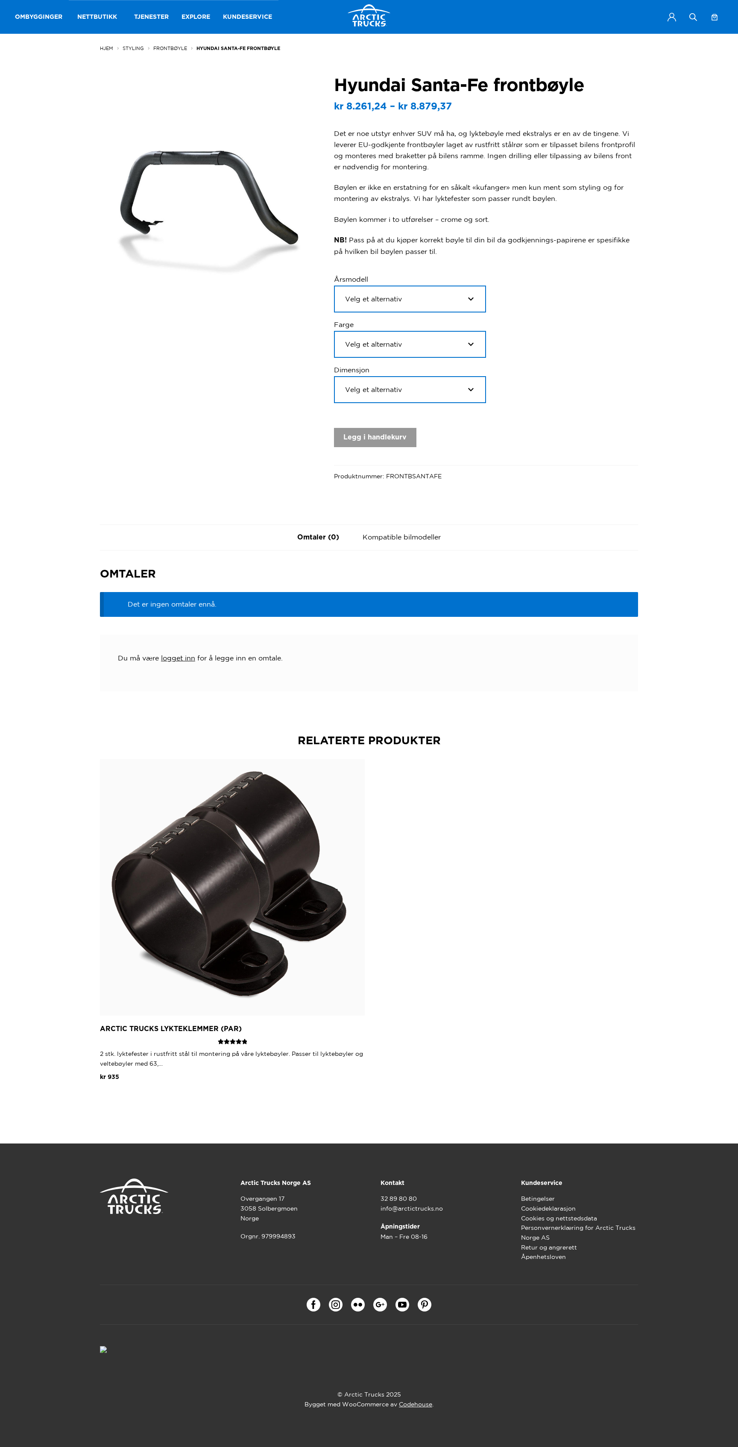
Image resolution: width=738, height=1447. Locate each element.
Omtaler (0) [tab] (318, 537)
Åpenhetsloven (543, 1256)
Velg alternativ (130, 1097)
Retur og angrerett (549, 1247)
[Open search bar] (693, 17)
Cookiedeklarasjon (548, 1208)
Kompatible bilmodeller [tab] (402, 537)
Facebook (313, 1304)
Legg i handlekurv (375, 437)
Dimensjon (351, 370)
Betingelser (538, 1198)
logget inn (178, 658)
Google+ (380, 1304)
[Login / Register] (672, 17)
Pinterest (424, 1304)
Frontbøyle (170, 48)
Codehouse (415, 1404)
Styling (133, 48)
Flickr (358, 1304)
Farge (344, 324)
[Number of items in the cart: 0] (714, 17)
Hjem (106, 48)
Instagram (336, 1304)
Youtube (402, 1304)
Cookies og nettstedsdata (559, 1218)
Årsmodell (351, 279)
